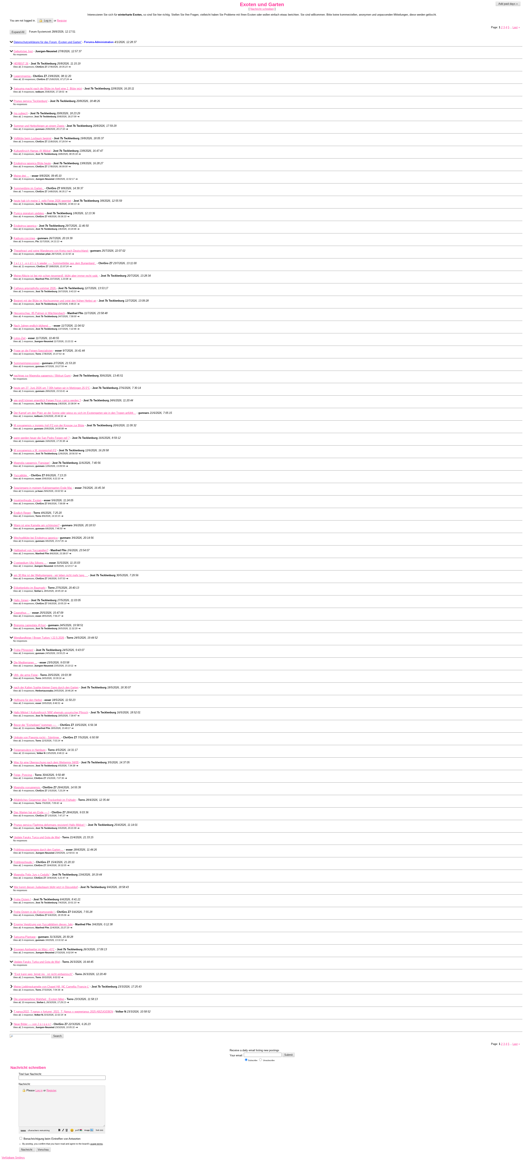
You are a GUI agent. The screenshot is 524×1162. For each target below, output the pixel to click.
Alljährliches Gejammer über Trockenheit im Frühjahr (45, 799)
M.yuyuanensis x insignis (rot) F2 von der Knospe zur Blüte (49, 425)
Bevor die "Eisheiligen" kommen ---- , (36, 724)
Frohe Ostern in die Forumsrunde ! (34, 911)
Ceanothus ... (22, 612)
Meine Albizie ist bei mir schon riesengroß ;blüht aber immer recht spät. (56, 275)
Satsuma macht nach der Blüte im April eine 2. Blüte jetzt (48, 88)
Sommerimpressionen (27, 363)
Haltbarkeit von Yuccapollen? (31, 550)
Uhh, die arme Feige (26, 675)
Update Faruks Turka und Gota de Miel (37, 961)
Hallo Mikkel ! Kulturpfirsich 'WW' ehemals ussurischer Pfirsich (51, 712)
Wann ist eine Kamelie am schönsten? (36, 525)
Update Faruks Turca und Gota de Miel (37, 837)
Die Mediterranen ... (25, 662)
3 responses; (45, 67)
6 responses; (49, 229)
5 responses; (41, 354)
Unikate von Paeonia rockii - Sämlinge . (37, 737)
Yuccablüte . (21, 475)
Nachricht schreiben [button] (262, 8)
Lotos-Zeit (20, 338)
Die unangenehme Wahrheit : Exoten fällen (39, 999)
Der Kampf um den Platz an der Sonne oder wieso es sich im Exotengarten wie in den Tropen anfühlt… (75, 412)
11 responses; (45, 266)
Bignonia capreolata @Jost (30, 625)
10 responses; (45, 79)
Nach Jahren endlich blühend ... (32, 325)
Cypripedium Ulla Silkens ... (30, 562)
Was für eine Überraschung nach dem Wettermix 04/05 (46, 762)
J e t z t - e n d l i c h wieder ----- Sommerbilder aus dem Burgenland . (55, 263)
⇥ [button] (69, 66)
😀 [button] (72, 1130)
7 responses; (45, 191)
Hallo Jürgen (21, 600)
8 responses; (43, 541)
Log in (47, 20)
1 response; (49, 116)
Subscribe (252, 1060)
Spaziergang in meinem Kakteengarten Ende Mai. (43, 487)
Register (51, 1090)
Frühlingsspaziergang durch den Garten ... (38, 849)
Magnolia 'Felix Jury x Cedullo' (32, 874)
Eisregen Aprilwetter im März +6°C (34, 949)
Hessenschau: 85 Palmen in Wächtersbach (39, 313)
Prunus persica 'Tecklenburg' (30, 101)
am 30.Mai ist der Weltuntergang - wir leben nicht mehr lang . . (51, 575)
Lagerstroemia (22, 76)
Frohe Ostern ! (22, 899)
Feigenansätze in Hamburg (29, 749)
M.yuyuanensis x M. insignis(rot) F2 (35, 450)
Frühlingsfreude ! (24, 862)
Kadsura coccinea (24, 238)
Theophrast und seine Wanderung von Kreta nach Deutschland (51, 250)
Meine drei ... (21, 175)
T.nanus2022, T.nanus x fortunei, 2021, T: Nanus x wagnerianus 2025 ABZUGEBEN (63, 1011)
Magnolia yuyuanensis (27, 787)
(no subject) (21, 113)
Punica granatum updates (29, 213)
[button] (59, 1131)
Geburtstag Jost (23, 51)
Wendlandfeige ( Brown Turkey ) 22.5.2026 (39, 637)
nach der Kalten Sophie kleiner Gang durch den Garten (46, 687)
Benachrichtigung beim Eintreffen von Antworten (51, 1138)
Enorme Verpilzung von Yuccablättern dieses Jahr (43, 924)
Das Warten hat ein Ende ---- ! (31, 812)
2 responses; (43, 129)
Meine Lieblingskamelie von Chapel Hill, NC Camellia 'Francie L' (51, 986)
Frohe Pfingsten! (23, 650)
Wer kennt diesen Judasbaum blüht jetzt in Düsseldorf (46, 887)
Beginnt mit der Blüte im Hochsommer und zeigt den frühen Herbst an (55, 300)
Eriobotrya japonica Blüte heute (32, 163)
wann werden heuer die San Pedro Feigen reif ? (42, 437)
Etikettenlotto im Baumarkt (29, 587)
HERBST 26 (21, 63)
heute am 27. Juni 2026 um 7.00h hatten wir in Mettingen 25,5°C (52, 387)
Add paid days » (508, 3)
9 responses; (45, 166)
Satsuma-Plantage (25, 936)
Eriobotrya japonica (25, 225)
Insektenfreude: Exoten (27, 500)
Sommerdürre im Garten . (29, 188)
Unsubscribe (268, 1060)
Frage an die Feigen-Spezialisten (33, 350)
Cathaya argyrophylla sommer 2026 (35, 288)
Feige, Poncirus (23, 774)
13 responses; (43, 753)
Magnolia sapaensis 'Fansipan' (32, 462)
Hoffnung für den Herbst (28, 699)
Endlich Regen (22, 512)
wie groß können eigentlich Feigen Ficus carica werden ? (47, 400)
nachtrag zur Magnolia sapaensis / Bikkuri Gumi (42, 375)
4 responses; (43, 92)
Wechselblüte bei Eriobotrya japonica (36, 537)
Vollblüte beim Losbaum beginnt (32, 138)
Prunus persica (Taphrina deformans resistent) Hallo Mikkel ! (49, 824)
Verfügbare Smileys (13, 1157)
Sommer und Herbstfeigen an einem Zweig (39, 125)
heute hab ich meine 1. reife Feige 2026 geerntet (42, 200)
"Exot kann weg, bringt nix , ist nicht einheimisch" (43, 974)
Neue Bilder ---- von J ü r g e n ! (32, 1024)
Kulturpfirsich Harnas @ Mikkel (32, 150)
